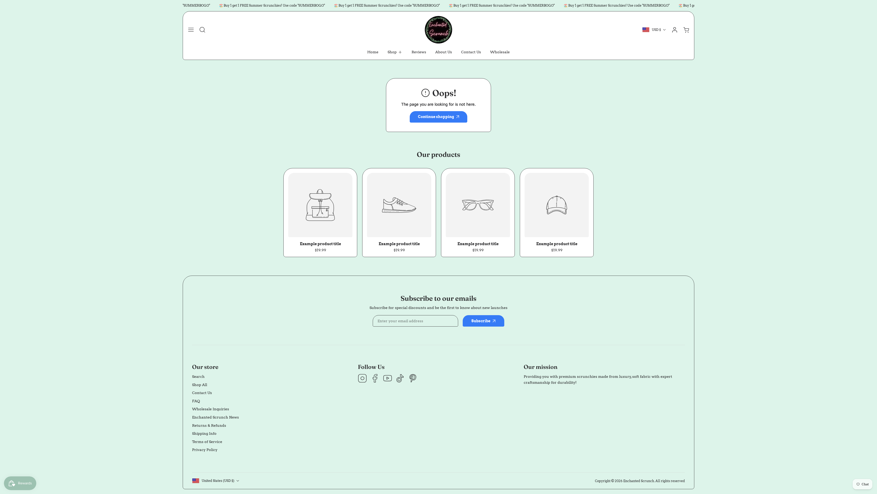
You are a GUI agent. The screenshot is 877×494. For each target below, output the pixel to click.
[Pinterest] (412, 379)
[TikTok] (400, 379)
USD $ (656, 30)
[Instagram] (362, 379)
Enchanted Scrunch (638, 481)
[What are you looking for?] (202, 29)
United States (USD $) (218, 481)
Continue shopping (436, 117)
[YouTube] (387, 379)
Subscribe (480, 321)
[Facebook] (375, 379)
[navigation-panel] (191, 29)
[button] (395, 52)
